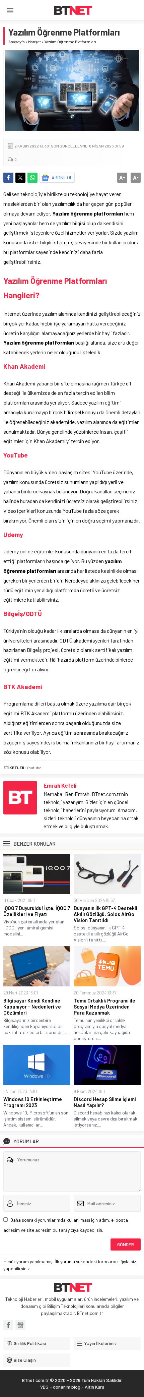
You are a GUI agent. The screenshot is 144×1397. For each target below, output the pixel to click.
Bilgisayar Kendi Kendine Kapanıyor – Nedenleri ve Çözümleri (32, 1006)
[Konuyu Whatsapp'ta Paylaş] (32, 178)
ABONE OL (62, 177)
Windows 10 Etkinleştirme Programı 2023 (32, 1102)
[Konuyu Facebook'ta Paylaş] (8, 178)
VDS (44, 1387)
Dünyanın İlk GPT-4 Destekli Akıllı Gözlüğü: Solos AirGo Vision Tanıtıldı (105, 914)
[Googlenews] (20, 1325)
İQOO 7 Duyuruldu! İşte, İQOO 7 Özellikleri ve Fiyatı (36, 911)
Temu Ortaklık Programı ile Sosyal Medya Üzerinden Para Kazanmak (104, 1006)
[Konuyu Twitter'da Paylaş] (20, 178)
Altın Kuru (94, 1387)
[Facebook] (8, 1325)
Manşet (34, 41)
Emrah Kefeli (60, 785)
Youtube (34, 767)
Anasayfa (16, 41)
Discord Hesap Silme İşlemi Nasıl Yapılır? (105, 1102)
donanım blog (66, 1387)
